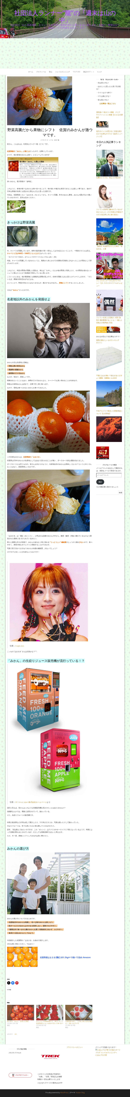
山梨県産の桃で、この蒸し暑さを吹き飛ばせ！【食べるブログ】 (78, 1022)
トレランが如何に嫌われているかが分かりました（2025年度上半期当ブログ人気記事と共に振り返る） (109, 212)
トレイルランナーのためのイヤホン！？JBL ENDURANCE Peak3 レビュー (109, 283)
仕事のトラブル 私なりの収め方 (108, 178)
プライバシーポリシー (75, 1047)
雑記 (16, 1034)
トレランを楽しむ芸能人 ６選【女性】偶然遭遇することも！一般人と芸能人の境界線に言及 (109, 320)
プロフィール (41, 72)
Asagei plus (19, 646)
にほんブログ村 (101, 1055)
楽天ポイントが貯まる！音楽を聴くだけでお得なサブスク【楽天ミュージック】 (109, 133)
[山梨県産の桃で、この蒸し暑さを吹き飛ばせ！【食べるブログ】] (78, 1012)
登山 (50, 72)
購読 (100, 482)
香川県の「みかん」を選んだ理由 (17, 1021)
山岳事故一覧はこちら (108, 103)
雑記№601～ (88, 72)
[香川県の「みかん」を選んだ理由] (20, 1012)
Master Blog (80, 1092)
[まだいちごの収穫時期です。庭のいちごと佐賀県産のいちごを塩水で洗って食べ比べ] (49, 1012)
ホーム (30, 72)
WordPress (64, 1092)
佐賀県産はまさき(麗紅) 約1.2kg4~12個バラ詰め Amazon (65, 957)
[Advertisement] (65, 53)
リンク (99, 72)
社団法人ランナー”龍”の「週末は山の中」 (65, 16)
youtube (76, 72)
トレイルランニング (62, 72)
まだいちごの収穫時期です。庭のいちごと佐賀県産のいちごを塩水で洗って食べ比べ (49, 1022)
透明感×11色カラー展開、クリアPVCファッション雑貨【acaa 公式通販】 (109, 114)
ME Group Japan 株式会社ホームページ (31, 802)
